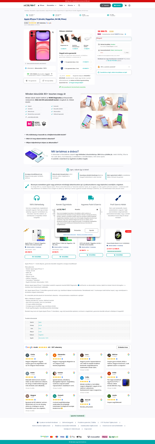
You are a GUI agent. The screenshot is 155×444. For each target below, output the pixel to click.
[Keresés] (79, 5)
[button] (97, 209)
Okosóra (70, 5)
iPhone (42, 5)
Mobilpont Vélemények (72, 429)
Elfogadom (63, 230)
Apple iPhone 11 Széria (51, 10)
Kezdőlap (27, 10)
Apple (40, 322)
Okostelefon (50, 5)
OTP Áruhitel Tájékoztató (109, 422)
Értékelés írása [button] (123, 347)
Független (41, 334)
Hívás (127, 52)
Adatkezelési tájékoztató (69, 234)
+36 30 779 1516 (112, 60)
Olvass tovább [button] (30, 388)
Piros (40, 328)
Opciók (91, 230)
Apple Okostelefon (40, 10)
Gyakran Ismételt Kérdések (48, 422)
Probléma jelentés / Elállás (87, 422)
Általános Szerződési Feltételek (85, 234)
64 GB (40, 325)
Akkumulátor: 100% (43, 338)
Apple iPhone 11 (61, 10)
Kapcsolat (88, 429)
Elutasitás (77, 230)
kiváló (40, 331)
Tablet (61, 5)
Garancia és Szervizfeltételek (113, 426)
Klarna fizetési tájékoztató (41, 426)
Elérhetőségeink (67, 422)
